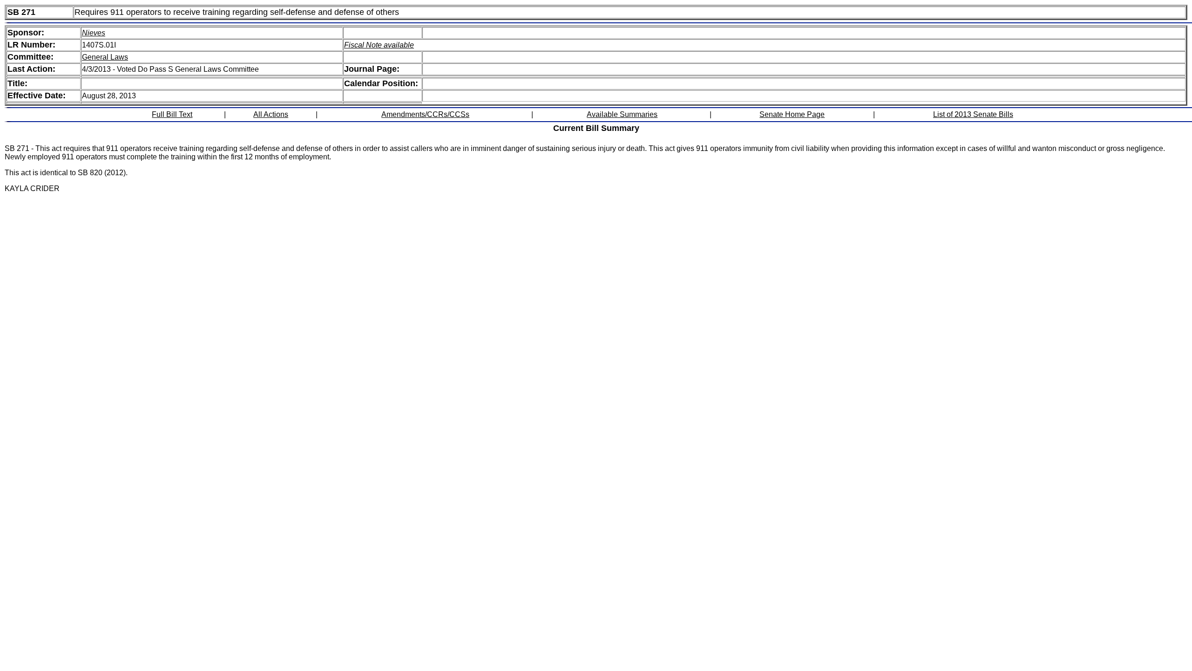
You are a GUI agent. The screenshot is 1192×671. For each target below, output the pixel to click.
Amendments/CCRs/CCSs (425, 114)
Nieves (93, 33)
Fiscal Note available (379, 45)
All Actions (270, 114)
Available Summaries (622, 114)
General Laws (105, 57)
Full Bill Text (172, 114)
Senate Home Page (792, 114)
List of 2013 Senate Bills (973, 114)
